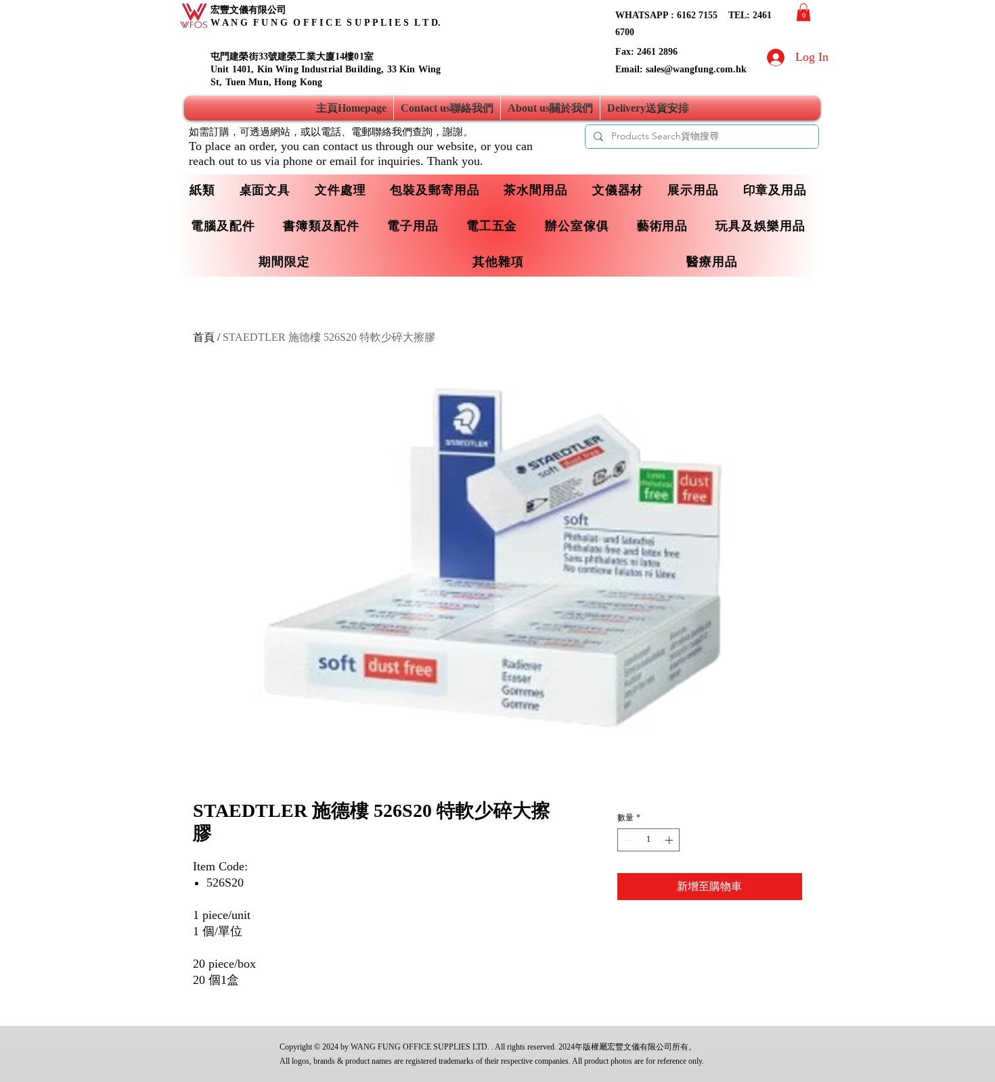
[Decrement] (626, 840)
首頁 (204, 337)
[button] (803, 12)
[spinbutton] (648, 840)
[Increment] (670, 840)
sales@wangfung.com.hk (696, 69)
